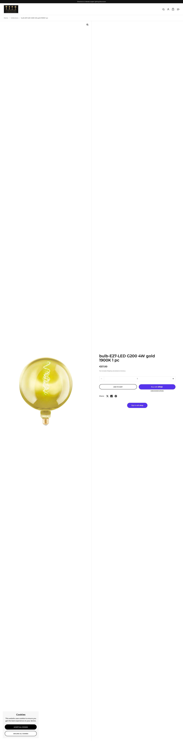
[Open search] (164, 9)
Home (6, 18)
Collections (14, 18)
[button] (173, 378)
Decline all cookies (20, 733)
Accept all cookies (21, 727)
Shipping (109, 371)
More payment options (157, 390)
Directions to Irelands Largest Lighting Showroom (91, 1)
